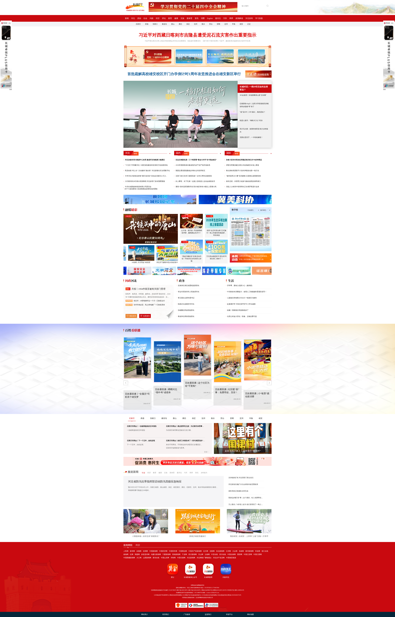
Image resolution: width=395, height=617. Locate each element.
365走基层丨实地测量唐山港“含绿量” (253, 95)
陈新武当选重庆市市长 (186, 304)
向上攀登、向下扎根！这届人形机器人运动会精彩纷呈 (195, 181)
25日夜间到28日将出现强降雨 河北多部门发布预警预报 (145, 181)
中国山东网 (165, 558)
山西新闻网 (147, 558)
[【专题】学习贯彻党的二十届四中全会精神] (157, 56)
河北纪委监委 (221, 595)
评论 (164, 18)
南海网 (125, 554)
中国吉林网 (231, 554)
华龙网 (257, 551)
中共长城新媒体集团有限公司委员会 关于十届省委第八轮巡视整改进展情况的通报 (140, 188)
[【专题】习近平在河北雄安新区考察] (188, 56)
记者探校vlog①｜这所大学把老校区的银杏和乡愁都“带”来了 (254, 105)
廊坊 (180, 24)
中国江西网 (257, 554)
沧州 (195, 24)
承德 (146, 24)
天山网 (200, 554)
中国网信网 (183, 551)
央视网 (138, 551)
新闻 (127, 18)
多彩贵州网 (145, 554)
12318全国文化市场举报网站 (209, 595)
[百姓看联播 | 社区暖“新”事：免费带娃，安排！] (197, 355)
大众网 (234, 551)
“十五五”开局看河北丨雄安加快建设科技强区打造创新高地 (146, 165)
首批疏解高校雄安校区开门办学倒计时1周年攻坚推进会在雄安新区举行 (184, 74)
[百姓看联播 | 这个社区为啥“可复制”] (167, 362)
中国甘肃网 (181, 558)
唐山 (172, 24)
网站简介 (144, 614)
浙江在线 (265, 551)
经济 (158, 18)
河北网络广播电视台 (204, 558)
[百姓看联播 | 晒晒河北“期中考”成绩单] (137, 358)
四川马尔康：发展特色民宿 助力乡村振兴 (254, 130)
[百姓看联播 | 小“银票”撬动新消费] (228, 362)
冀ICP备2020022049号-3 (195, 590)
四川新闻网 (192, 554)
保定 (188, 24)
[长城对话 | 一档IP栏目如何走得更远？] (180, 114)
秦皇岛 (164, 24)
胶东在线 (156, 558)
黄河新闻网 (249, 551)
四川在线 (222, 554)
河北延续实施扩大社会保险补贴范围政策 (243, 484)
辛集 (233, 24)
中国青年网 (173, 551)
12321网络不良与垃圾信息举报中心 (191, 595)
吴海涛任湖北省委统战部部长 (188, 285)
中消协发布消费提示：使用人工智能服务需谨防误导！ (247, 292)
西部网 (239, 554)
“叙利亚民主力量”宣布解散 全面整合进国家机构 (243, 176)
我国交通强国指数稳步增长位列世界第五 (190, 170)
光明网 (145, 551)
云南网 (207, 554)
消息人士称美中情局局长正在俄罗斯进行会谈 (242, 186)
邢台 (211, 24)
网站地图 (250, 614)
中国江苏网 (248, 554)
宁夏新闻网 (166, 554)
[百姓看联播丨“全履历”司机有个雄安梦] (258, 360)
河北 (133, 18)
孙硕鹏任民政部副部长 (186, 310)
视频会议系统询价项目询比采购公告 (252, 259)
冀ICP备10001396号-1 (183, 590)
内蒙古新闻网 (156, 554)
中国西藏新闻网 (129, 558)
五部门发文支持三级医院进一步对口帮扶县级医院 (194, 176)
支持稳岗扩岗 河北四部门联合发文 (241, 477)
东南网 (241, 551)
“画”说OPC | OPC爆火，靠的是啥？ (252, 112)
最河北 (218, 18)
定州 (226, 24)
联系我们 (165, 614)
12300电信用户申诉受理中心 (161, 595)
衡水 (203, 24)
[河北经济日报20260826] (240, 231)
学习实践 (259, 18)
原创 (139, 18)
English (210, 18)
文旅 (182, 18)
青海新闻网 (176, 554)
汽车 (225, 18)
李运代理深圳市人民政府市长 (188, 292)
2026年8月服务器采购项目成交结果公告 (253, 256)
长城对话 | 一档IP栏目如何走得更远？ (254, 88)
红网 (131, 554)
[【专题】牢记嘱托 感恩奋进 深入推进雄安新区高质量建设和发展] (219, 56)
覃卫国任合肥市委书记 (186, 298)
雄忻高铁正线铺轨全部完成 (238, 491)
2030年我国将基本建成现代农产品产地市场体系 (193, 165)
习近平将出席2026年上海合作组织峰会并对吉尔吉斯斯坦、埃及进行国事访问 (173, 41)
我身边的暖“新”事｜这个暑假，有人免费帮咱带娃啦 (246, 498)
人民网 (125, 551)
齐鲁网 (173, 558)
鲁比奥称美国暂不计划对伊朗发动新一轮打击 (242, 170)
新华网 (132, 551)
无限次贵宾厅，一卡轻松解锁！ (251, 137)
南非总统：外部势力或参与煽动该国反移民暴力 (243, 181)
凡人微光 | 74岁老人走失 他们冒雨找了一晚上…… (246, 504)
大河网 (228, 551)
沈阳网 (212, 551)
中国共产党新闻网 (195, 551)
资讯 (196, 18)
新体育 (189, 18)
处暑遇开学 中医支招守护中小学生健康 (241, 304)
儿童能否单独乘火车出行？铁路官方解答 (242, 298)
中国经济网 (163, 551)
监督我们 (208, 614)
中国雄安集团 (231, 558)
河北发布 (249, 18)
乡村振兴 (204, 473)
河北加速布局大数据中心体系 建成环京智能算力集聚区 (145, 160)
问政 (151, 18)
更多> (206, 452)
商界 (231, 18)
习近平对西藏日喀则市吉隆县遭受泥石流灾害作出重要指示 (197, 35)
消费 (203, 18)
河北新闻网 (191, 558)
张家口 (155, 24)
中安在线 (214, 554)
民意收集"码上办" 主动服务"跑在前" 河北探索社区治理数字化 (147, 170)
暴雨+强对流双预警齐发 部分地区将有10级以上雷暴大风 (196, 186)
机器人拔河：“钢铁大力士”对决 (251, 120)
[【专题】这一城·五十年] (251, 56)
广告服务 (187, 614)
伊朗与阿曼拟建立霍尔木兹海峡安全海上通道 (242, 165)
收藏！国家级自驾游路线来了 (238, 310)
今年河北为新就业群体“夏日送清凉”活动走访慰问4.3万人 (145, 176)
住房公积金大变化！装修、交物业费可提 (242, 316)
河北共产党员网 (219, 558)
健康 (176, 18)
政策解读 (239, 18)
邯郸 (218, 24)
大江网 (139, 558)
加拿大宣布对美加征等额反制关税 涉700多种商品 (244, 160)
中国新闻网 (153, 551)
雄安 (241, 24)
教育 (170, 18)
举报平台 (229, 614)
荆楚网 (137, 554)
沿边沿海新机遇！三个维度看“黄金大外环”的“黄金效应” (196, 160)
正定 (249, 24)
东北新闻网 (220, 551)
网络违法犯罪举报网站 (176, 595)
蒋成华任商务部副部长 (186, 316)
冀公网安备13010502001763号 (233, 595)
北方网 (205, 551)
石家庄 (138, 24)
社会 (145, 18)
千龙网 (184, 554)
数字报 (235, 210)
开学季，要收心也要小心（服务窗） (240, 285)
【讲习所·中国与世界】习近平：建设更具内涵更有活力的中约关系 (226, 41)
